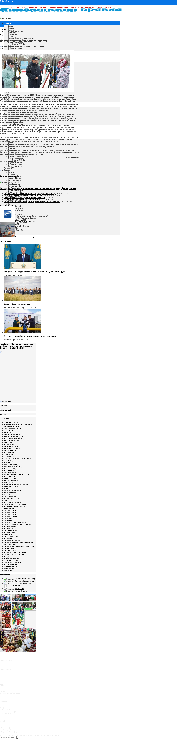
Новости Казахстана (12, 490)
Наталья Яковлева (21, 591)
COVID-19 (8, 430)
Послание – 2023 (11, 512)
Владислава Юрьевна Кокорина (25, 581)
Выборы (10, 452)
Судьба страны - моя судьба (14, 554)
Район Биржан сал (14, 184)
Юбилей (8, 570)
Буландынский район (15, 186)
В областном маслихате (15, 48)
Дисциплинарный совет (13, 466)
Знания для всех (25, 221)
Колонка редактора (11, 480)
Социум (10, 538)
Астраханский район (14, 180)
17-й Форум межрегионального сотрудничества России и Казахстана (19, 425)
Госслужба (9, 456)
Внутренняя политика (12, 448)
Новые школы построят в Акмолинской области (33, 237)
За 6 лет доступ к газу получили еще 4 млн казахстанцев (22, 200)
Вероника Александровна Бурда (25, 579)
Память (8, 500)
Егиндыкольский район (15, 190)
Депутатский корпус (12, 464)
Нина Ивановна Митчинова (23, 583)
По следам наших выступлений (15, 504)
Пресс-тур (8, 518)
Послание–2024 (9, 168)
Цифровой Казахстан (12, 562)
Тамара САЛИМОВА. (14, 586)
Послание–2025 (10, 516)
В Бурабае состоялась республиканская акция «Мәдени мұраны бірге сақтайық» (30, 194)
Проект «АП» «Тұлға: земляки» (15, 522)
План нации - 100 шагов (15, 502)
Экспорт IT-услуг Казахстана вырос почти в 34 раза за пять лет (24, 198)
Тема (7, 556)
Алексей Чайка (19, 589)
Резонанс (8, 534)
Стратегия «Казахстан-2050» (16, 552)
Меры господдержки (11, 486)
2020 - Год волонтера (12, 428)
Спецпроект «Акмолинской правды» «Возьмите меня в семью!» (28, 110)
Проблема (8, 520)
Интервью (10, 470)
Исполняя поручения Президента (19, 156)
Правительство (13, 148)
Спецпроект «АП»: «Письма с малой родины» (22, 112)
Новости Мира (10, 492)
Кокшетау (11, 172)
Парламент (11, 30)
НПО (7, 494)
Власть (10, 36)
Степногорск (12, 174)
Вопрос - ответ (10, 450)
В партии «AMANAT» (18, 44)
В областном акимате (12, 434)
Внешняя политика (11, 446)
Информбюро (10, 472)
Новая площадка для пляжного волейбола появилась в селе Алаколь (26, 196)
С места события (11, 536)
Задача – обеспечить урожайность (17, 304)
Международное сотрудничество (16, 484)
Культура (8, 482)
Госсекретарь (12, 34)
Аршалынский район (14, 178)
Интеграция (11, 468)
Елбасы (10, 26)
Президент (11, 28)
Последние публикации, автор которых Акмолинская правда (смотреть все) (38, 188)
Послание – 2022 (11, 510)
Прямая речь (11, 528)
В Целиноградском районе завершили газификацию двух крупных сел (30, 336)
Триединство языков (12, 558)
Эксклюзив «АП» (10, 566)
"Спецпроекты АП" (11, 422)
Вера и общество (11, 440)
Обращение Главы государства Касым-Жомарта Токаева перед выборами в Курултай (35, 271)
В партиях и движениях (15, 158)
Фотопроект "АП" (11, 560)
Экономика (11, 564)
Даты (9, 462)
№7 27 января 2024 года (8, 205)
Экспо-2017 (9, 568)
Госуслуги (8, 460)
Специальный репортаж (12, 540)
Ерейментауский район (15, 192)
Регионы (10, 532)
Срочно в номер (10, 550)
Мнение (7, 488)
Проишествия (12, 526)
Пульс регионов (10, 530)
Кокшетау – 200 (10, 478)
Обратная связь (12, 498)
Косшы (10, 204)
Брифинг (8, 432)
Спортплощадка (11, 548)
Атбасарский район (14, 182)
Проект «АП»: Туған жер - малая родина (18, 524)
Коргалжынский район (15, 93)
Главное (7, 23)
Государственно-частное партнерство (17, 458)
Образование (10, 496)
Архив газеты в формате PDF (9, 678)
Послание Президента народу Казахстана (21, 38)
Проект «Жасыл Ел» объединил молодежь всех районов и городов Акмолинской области (32, 202)
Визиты (8, 442)
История (10, 476)
